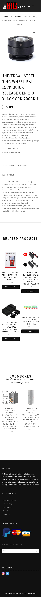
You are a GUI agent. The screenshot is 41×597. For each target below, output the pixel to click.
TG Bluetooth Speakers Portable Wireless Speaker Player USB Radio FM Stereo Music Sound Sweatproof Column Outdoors (30, 417)
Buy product (10, 287)
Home (6, 17)
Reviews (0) (23, 165)
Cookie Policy (7, 504)
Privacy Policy (7, 507)
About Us (6, 511)
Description (9, 165)
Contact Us (6, 514)
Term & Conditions (9, 500)
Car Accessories (15, 17)
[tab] (9, 165)
